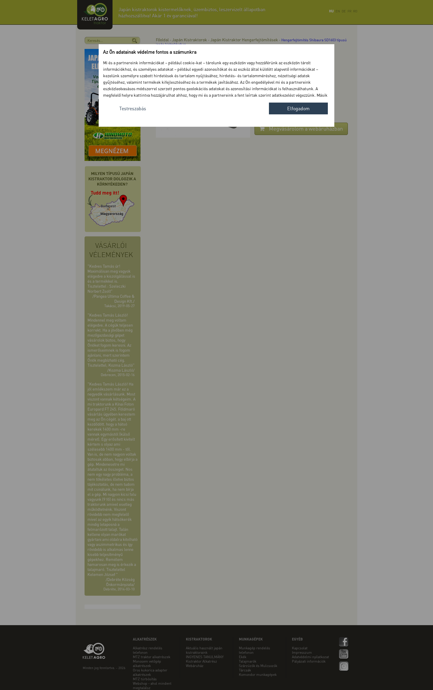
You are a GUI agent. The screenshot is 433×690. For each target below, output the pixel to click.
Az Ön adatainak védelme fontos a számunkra (149, 52)
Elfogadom (298, 108)
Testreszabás (132, 108)
